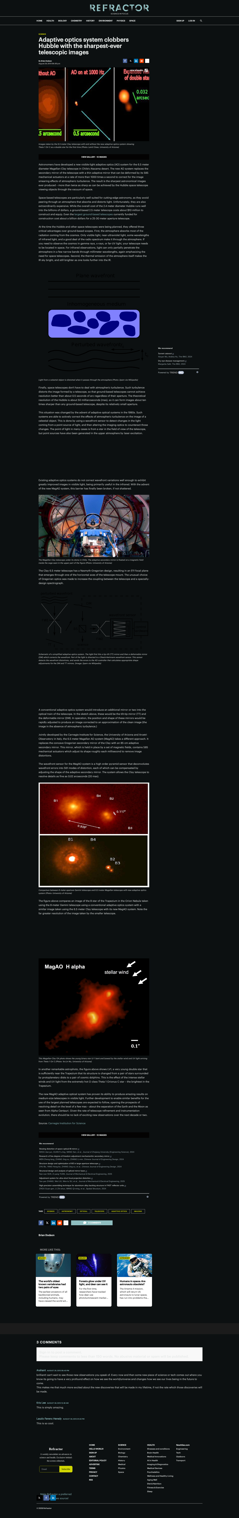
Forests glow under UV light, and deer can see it (93, 1283)
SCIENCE (122, 1445)
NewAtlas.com (183, 1445)
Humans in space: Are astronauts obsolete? (132, 1283)
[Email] (147, 61)
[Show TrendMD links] (147, 1197)
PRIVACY (93, 1472)
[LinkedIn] (136, 61)
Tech (178, 1452)
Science (42, 34)
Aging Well (152, 1480)
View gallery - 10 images (94, 157)
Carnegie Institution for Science (66, 1123)
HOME (39, 20)
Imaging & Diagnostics (157, 1464)
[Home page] (119, 8)
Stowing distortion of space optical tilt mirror (58, 1149)
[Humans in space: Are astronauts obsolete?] (134, 1265)
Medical (121, 1464)
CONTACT (93, 1476)
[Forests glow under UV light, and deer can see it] (93, 1265)
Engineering (182, 1449)
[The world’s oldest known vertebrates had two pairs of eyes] (53, 1265)
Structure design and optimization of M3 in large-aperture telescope (68, 1163)
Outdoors (180, 1456)
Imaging (138, 1211)
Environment (124, 1449)
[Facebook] (125, 61)
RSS (91, 1480)
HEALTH (50, 20)
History (121, 1460)
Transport (180, 1460)
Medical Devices (154, 1468)
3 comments (94, 1223)
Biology (42, 1258)
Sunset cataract (165, 353)
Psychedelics (153, 1472)
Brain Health (153, 1452)
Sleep (149, 1491)
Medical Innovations (156, 1456)
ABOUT (92, 1456)
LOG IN (191, 20)
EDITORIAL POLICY (97, 1460)
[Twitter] (130, 61)
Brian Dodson (46, 1235)
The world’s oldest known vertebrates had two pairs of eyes (52, 1284)
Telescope (99, 1211)
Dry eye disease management (171, 361)
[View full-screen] (146, 70)
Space (121, 1472)
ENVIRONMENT (106, 20)
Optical (83, 1211)
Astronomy (67, 1211)
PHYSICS (121, 20)
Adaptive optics (119, 1211)
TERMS (92, 1468)
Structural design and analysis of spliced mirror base (62, 1171)
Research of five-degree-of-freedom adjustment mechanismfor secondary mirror (74, 1156)
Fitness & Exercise (155, 1487)
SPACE (132, 20)
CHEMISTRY (76, 20)
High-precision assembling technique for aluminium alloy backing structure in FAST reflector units (81, 1185)
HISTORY (90, 20)
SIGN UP (180, 20)
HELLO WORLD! (96, 1449)
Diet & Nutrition (154, 1483)
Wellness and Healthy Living (160, 1476)
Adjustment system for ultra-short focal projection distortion (65, 1178)
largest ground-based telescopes (93, 214)
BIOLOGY (62, 20)
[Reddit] (142, 61)
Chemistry (123, 1456)
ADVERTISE (94, 1464)
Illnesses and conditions (158, 1449)
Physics (121, 1468)
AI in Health (152, 1460)
